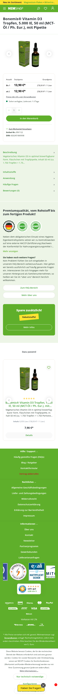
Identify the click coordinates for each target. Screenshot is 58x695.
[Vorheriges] (9, 54)
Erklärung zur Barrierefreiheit (29, 510)
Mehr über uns (29, 295)
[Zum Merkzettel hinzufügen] (49, 368)
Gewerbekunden (29, 551)
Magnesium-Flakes (33, 2)
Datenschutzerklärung (29, 504)
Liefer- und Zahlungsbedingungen (29, 493)
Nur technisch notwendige (30, 676)
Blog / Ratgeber (29, 462)
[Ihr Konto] (52, 9)
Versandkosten (10, 638)
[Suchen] (38, 8)
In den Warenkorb (29, 118)
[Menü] (4, 8)
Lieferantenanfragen (29, 557)
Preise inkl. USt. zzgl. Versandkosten (21, 97)
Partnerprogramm (29, 546)
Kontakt (29, 535)
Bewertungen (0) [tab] (11, 190)
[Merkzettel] (45, 8)
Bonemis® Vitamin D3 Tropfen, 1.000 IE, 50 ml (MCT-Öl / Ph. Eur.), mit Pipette (29, 404)
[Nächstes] (49, 54)
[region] (29, 55)
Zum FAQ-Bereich (29, 287)
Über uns (29, 529)
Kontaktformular (29, 468)
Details (29, 435)
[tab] (29, 159)
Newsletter (29, 540)
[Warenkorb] (56, 7)
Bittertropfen (51, 2)
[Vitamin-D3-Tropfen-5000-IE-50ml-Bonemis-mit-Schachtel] (29, 54)
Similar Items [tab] (29, 352)
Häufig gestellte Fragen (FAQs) (29, 457)
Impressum (29, 515)
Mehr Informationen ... (29, 671)
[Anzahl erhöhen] (19, 110)
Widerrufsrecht (29, 498)
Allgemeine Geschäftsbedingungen (29, 487)
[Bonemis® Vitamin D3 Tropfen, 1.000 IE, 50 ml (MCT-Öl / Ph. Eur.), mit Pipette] (29, 379)
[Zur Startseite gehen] (15, 8)
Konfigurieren (30, 683)
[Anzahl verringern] (9, 110)
